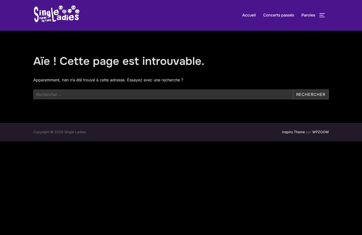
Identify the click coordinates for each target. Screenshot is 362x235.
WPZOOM (320, 132)
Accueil (249, 15)
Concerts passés (278, 15)
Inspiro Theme (293, 132)
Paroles (308, 15)
